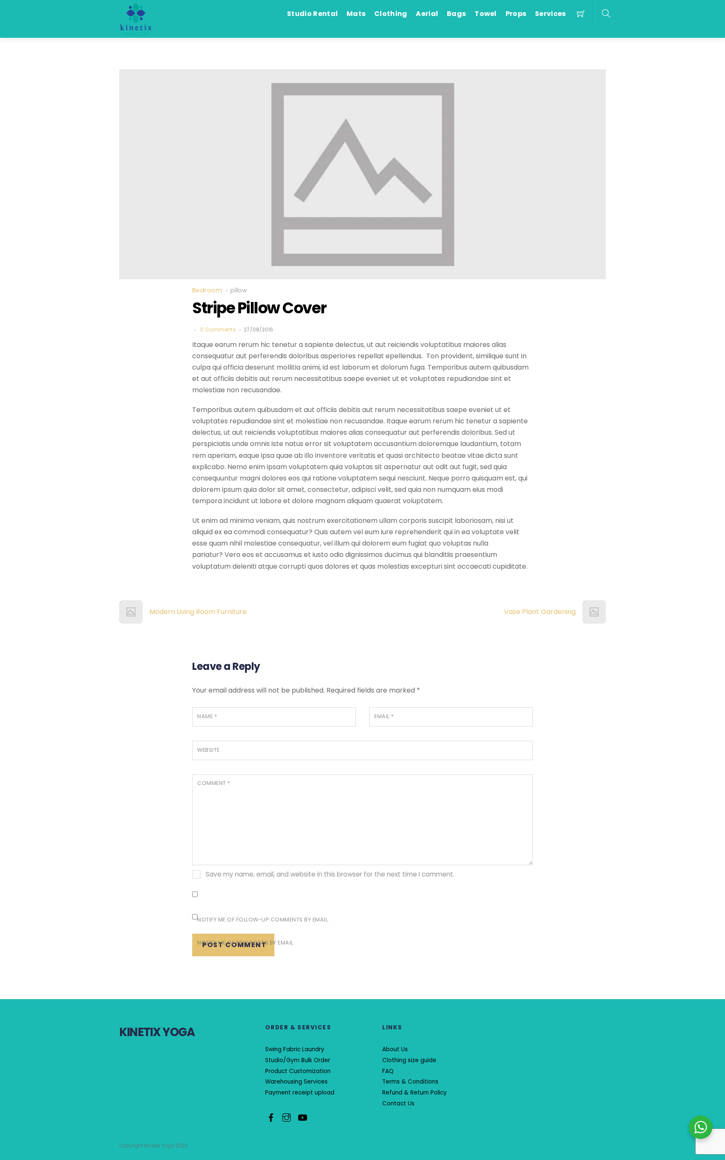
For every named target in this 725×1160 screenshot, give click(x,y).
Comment (213, 783)
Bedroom (207, 290)
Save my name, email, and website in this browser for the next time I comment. (330, 874)
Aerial (427, 13)
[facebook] (271, 1117)
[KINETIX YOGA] (136, 18)
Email (384, 716)
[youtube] (302, 1117)
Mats (356, 13)
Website (208, 749)
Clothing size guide (409, 1060)
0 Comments (218, 329)
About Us (395, 1049)
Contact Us (398, 1104)
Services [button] (550, 13)
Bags (456, 13)
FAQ (388, 1071)
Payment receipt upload (299, 1093)
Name (207, 716)
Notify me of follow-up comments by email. (263, 919)
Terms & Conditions (410, 1082)
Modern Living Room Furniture (198, 612)
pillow (238, 290)
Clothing (390, 13)
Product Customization (298, 1071)
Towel (486, 13)
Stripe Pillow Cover (259, 308)
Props (516, 13)
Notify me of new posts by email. (246, 942)
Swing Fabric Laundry (294, 1049)
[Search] (606, 13)
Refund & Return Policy (414, 1093)
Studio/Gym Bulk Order (297, 1060)
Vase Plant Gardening (540, 612)
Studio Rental (312, 13)
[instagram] (286, 1117)
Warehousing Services (296, 1082)
